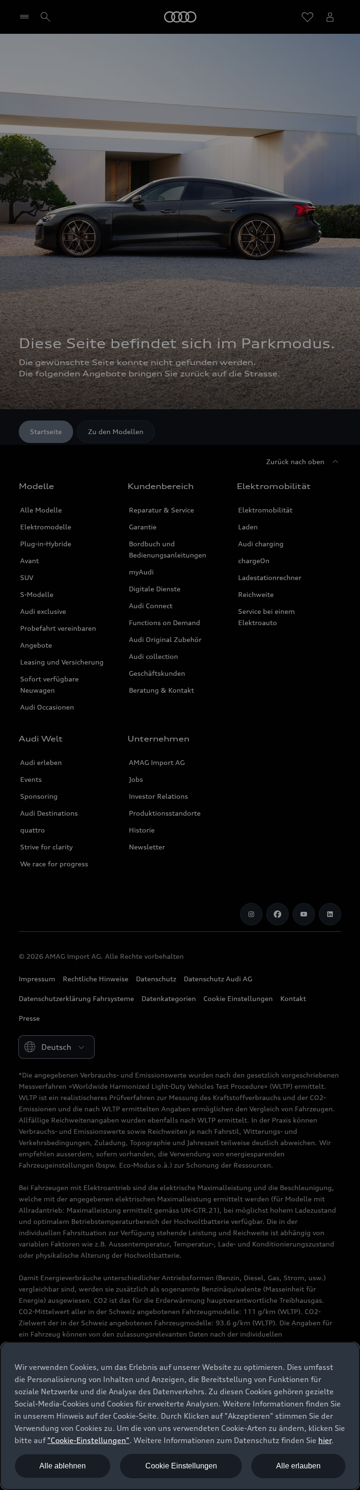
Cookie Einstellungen (181, 1466)
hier (324, 1440)
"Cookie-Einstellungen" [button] (88, 1440)
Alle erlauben (298, 1466)
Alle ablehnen (62, 1466)
